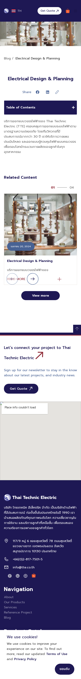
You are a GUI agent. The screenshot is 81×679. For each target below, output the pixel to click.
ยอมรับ (65, 669)
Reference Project (18, 612)
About (9, 597)
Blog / (9, 58)
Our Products (14, 602)
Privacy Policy (25, 659)
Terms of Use (56, 654)
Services (10, 607)
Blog (7, 617)
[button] (75, 10)
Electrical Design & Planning (29, 261)
